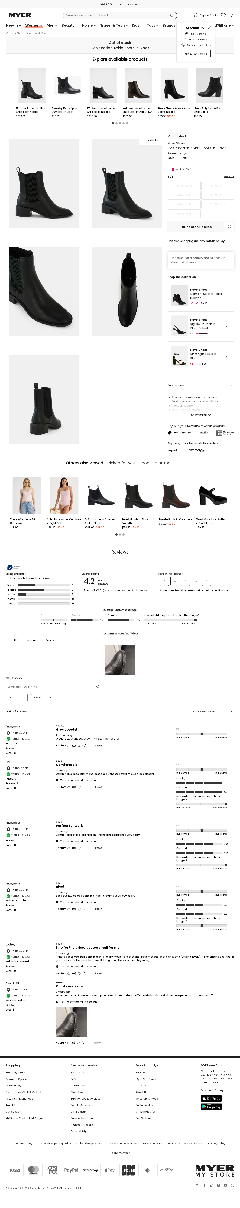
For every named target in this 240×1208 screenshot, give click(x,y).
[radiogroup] (201, 200)
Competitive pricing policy (54, 1143)
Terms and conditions (123, 1143)
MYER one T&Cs (152, 1143)
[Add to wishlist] (229, 227)
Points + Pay (13, 1085)
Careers (141, 1085)
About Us (141, 1092)
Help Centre (78, 1072)
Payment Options (17, 1079)
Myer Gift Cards (146, 1079)
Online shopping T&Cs (90, 1143)
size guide (229, 177)
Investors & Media (147, 1098)
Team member (120, 1153)
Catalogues (13, 1111)
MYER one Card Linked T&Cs (185, 1143)
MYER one (142, 1072)
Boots (29, 33)
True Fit (10, 1105)
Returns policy (23, 1143)
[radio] (184, 186)
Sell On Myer (144, 1118)
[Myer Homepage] (20, 17)
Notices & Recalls (82, 1124)
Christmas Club (146, 1111)
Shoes (20, 33)
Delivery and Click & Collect (23, 1092)
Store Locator (79, 1092)
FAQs (74, 1079)
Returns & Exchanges (19, 1098)
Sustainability (144, 1105)
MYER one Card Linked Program (26, 1118)
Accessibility (78, 1131)
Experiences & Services (85, 1098)
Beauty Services (81, 1105)
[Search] (172, 15)
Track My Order (15, 1072)
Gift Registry (78, 1111)
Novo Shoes (176, 143)
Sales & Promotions (83, 1118)
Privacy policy (216, 1143)
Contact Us (78, 1085)
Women (10, 33)
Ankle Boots (41, 33)
